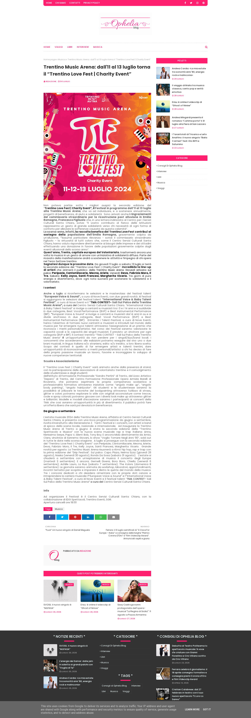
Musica (62, 59)
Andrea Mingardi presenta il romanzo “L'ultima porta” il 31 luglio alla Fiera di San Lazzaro (189, 121)
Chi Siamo (60, 2)
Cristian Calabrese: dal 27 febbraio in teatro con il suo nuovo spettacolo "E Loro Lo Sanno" (187, 694)
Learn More (192, 709)
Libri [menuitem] (69, 47)
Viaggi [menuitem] (59, 47)
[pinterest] (203, 3)
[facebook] (185, 3)
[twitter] (191, 3)
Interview (161, 171)
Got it (207, 709)
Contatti (74, 2)
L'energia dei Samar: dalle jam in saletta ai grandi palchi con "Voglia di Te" (76, 664)
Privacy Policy (91, 2)
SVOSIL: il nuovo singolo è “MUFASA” (57, 606)
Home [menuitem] (47, 47)
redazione (51, 81)
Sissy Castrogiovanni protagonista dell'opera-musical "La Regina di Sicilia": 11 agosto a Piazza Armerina (134, 609)
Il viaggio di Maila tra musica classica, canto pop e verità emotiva (188, 89)
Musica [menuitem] (97, 47)
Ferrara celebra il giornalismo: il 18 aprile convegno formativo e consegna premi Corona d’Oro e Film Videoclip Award (189, 674)
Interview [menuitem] (83, 47)
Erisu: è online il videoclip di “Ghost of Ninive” (95, 606)
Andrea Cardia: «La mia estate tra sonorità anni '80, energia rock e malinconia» (189, 72)
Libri (159, 176)
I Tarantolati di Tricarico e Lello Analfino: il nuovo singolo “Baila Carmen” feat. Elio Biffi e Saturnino (189, 139)
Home (49, 2)
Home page (50, 59)
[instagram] (197, 3)
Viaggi (160, 188)
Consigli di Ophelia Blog (169, 165)
